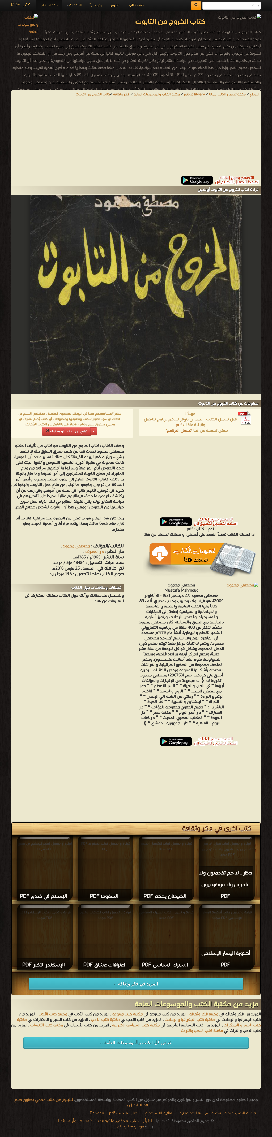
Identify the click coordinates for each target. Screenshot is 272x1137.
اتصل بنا (132, 1113)
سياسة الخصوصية (194, 1113)
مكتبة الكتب (49, 5)
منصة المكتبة (222, 1113)
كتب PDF (21, 5)
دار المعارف (94, 552)
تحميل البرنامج (179, 430)
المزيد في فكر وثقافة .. (136, 983)
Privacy (97, 1113)
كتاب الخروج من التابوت (93, 94)
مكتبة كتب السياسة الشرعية (136, 1025)
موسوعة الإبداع (130, 1126)
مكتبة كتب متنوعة (127, 1014)
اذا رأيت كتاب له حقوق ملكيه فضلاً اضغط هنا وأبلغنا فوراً (105, 1121)
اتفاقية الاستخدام (159, 1113)
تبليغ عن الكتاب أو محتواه (68, 431)
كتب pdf (116, 1113)
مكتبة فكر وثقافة (203, 1014)
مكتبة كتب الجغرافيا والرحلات (190, 1019)
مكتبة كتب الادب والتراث (202, 1031)
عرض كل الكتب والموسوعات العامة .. (136, 1042)
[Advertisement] (136, 138)
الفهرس (115, 5)
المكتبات (75, 5)
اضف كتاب (136, 5)
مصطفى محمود (76, 546)
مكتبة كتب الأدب (53, 1014)
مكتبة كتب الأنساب (46, 1025)
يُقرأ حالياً (96, 5)
